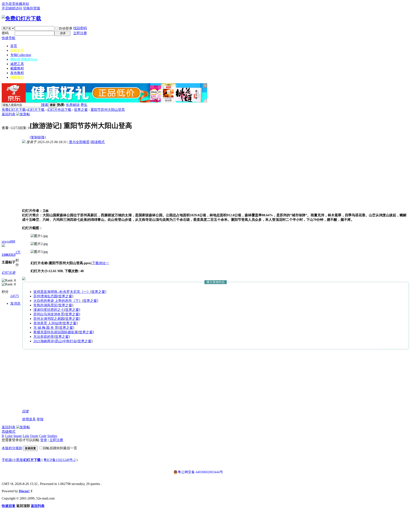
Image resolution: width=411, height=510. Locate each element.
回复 (25, 411)
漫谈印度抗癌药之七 (48, 309)
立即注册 (80, 33)
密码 (5, 33)
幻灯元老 (8, 272)
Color (9, 436)
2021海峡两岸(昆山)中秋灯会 (55, 341)
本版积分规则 (12, 448)
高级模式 (8, 431)
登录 (43, 440)
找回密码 (80, 28)
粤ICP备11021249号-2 (59, 460)
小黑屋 (18, 460)
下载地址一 (100, 263)
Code (42, 436)
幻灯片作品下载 (59, 109)
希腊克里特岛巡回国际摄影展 (55, 332)
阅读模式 (98, 142)
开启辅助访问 (12, 8)
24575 (14, 296)
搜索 (44, 105)
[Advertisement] (137, 105)
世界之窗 (81, 109)
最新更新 (17, 50)
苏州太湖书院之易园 (48, 318)
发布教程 (17, 73)
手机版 (7, 460)
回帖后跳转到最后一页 (60, 448)
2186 (5, 254)
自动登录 (65, 28)
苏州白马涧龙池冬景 (48, 314)
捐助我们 (17, 77)
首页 (13, 46)
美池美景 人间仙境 (47, 323)
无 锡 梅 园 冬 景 (45, 327)
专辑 (20, 55)
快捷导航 (8, 38)
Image (17, 436)
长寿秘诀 (73, 105)
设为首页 (8, 4)
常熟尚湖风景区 (45, 305)
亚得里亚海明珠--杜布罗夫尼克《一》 (61, 292)
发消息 (15, 303)
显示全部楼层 (79, 142)
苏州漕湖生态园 (45, 296)
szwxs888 (8, 241)
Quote (34, 436)
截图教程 (17, 68)
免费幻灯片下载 (14, 109)
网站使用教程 (23, 59)
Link (26, 436)
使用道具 (29, 419)
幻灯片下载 (36, 109)
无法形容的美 (43, 336)
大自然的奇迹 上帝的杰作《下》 (57, 300)
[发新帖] (23, 114)
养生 (83, 105)
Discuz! (24, 491)
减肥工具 (17, 64)
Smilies (52, 436)
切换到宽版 (31, 8)
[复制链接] (38, 137)
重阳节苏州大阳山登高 (108, 109)
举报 (40, 419)
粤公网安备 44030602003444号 (200, 472)
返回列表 (8, 114)
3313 (12, 254)
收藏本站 (22, 4)
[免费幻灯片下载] (21, 18)
